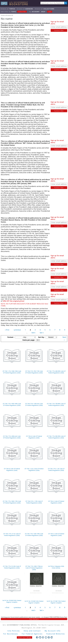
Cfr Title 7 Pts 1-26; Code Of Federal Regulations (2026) (56, 469)
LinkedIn (52, 637)
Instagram (43, 637)
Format (10, 337)
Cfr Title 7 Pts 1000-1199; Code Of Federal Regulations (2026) (12, 502)
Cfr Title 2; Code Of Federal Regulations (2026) (56, 502)
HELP (43, 11)
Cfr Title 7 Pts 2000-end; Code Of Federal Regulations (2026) (12, 437)
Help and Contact (32, 631)
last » (42, 333)
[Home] (15, 4)
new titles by (13, 11)
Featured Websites (55, 634)
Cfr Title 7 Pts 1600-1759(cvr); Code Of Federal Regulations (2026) (34, 567)
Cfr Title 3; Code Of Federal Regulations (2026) (56, 534)
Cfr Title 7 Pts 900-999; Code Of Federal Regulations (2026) (56, 437)
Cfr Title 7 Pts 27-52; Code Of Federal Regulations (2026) (11, 534)
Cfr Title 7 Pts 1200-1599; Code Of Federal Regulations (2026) (34, 534)
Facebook (37, 637)
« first (7, 330)
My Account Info (53, 631)
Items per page (28, 340)
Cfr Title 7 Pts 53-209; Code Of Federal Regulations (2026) (12, 567)
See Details (34, 619)
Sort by (41, 337)
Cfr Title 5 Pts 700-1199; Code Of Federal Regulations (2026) (34, 372)
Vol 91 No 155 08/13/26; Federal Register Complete (34, 602)
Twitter (40, 637)
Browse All (8, 9)
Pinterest (49, 637)
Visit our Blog (24, 637)
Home (3, 15)
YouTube (46, 637)
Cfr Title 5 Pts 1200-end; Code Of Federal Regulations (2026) (34, 404)
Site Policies (14, 631)
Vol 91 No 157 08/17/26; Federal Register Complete (56, 602)
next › (33, 333)
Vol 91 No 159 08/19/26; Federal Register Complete (11, 601)
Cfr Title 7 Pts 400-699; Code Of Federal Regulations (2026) (56, 372)
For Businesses (10, 634)
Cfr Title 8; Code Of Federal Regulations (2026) (12, 469)
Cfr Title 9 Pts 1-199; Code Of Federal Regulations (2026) (34, 502)
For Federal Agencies (32, 634)
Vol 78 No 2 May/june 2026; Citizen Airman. (56, 567)
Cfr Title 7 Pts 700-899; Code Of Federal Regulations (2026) (56, 404)
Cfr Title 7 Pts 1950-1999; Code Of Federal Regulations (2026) (12, 404)
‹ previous (17, 330)
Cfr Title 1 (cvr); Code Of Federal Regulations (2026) (34, 469)
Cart (49, 11)
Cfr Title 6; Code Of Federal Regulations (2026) (34, 437)
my (34, 11)
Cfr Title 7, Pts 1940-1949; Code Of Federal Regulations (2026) (12, 372)
